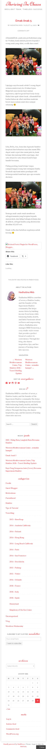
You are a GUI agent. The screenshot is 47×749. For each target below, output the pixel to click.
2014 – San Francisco (18, 555)
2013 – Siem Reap (16, 519)
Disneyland (14, 604)
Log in (8, 719)
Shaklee (9, 503)
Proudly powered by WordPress (14, 744)
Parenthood (34, 280)
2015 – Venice (15, 573)
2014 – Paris (14, 549)
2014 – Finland (15, 531)
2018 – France (15, 585)
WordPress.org (12, 734)
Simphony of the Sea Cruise (21, 610)
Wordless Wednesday (14, 626)
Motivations (11, 493)
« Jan (8, 709)
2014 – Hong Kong (17, 537)
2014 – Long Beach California (21, 543)
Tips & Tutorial (12, 508)
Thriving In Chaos (23, 4)
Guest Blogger (11, 488)
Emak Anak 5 (23, 20)
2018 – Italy (14, 591)
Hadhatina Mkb (16, 25)
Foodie (8, 483)
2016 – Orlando (16, 579)
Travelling (10, 513)
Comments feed (12, 729)
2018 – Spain (14, 598)
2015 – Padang (15, 567)
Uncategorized (12, 616)
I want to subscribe (14, 643)
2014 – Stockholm (17, 561)
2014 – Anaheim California (20, 525)
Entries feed (11, 724)
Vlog (8, 621)
